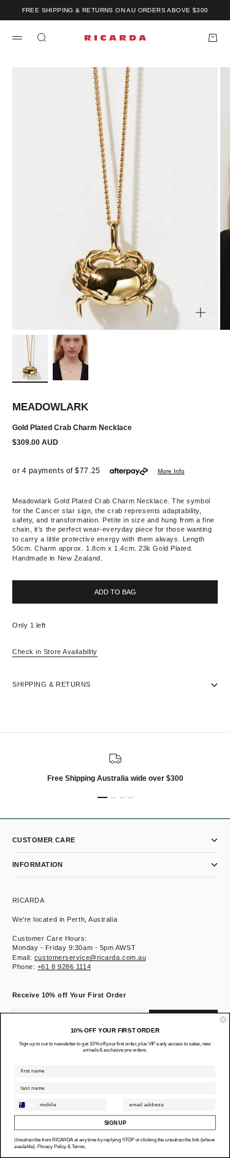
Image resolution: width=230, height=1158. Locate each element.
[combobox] (25, 1105)
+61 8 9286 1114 (64, 966)
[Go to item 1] (30, 357)
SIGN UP (115, 1123)
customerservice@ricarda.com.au (90, 957)
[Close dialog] (224, 1020)
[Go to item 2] (70, 357)
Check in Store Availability (55, 651)
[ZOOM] (200, 312)
